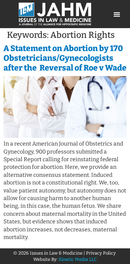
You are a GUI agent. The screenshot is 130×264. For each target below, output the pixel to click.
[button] (117, 14)
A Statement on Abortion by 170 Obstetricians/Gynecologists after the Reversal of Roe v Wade (65, 57)
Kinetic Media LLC (78, 259)
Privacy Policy (101, 253)
